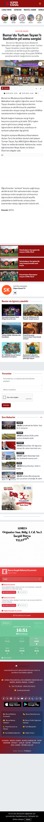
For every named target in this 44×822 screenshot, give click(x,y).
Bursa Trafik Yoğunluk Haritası (32, 721)
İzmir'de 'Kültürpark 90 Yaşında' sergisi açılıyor (31, 318)
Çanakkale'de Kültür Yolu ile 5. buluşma (29, 426)
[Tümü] (41, 417)
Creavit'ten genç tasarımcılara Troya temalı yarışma (32, 337)
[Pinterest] (11, 698)
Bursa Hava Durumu (33, 714)
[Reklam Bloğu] (22, 544)
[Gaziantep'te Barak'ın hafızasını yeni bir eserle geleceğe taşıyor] (32, 348)
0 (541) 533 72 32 (10, 592)
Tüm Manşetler (30, 727)
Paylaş (6, 88)
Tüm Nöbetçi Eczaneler (23, 615)
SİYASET (20, 443)
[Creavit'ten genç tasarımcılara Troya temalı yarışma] (32, 328)
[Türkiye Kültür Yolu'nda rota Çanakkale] (11, 328)
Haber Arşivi (29, 733)
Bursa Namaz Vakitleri (9, 721)
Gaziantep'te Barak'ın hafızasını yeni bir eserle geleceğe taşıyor (31, 356)
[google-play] (31, 705)
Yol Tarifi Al (22, 592)
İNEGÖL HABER (30, 10)
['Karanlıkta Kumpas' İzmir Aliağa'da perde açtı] (11, 310)
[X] (7, 698)
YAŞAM (19, 422)
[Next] (33, 698)
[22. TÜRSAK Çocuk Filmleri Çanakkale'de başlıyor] (11, 348)
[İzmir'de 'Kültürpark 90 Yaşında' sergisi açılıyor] (32, 310)
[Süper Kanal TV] (12, 4)
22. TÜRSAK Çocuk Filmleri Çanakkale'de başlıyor (11, 356)
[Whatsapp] (36, 698)
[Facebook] (3, 698)
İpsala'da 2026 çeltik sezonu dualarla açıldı (27, 437)
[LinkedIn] (18, 698)
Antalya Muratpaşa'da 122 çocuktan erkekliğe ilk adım (29, 477)
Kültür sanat (22, 31)
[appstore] (12, 705)
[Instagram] (14, 698)
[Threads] (29, 698)
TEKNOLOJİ (36, 743)
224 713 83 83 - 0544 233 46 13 (23, 686)
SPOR (19, 463)
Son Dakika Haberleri (12, 733)
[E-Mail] (15, 292)
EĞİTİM (28, 743)
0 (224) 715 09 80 (10, 605)
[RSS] (40, 698)
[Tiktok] (25, 698)
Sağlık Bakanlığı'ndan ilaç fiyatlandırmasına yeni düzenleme (27, 457)
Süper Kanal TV (19, 288)
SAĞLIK (21, 743)
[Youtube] (22, 698)
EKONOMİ (6, 743)
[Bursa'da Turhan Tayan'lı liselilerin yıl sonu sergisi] (22, 73)
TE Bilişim (27, 751)
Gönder (6, 405)
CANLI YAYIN (6, 10)
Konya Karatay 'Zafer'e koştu (28, 467)
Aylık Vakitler (7, 658)
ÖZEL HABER (15, 745)
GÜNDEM (17, 10)
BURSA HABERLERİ (29, 741)
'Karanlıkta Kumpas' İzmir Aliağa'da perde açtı (10, 318)
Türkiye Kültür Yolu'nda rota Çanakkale (11, 336)
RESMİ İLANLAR (27, 745)
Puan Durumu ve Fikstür (10, 728)
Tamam (28, 819)
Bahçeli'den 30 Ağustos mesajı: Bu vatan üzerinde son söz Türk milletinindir (29, 447)
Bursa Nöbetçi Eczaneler (9, 715)
